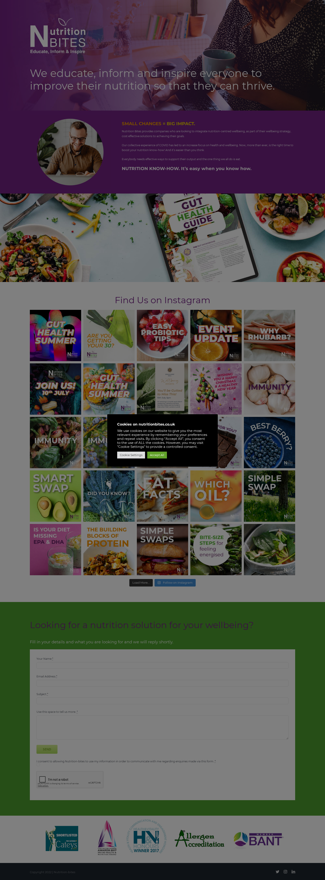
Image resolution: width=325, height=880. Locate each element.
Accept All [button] (157, 455)
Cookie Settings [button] (131, 455)
